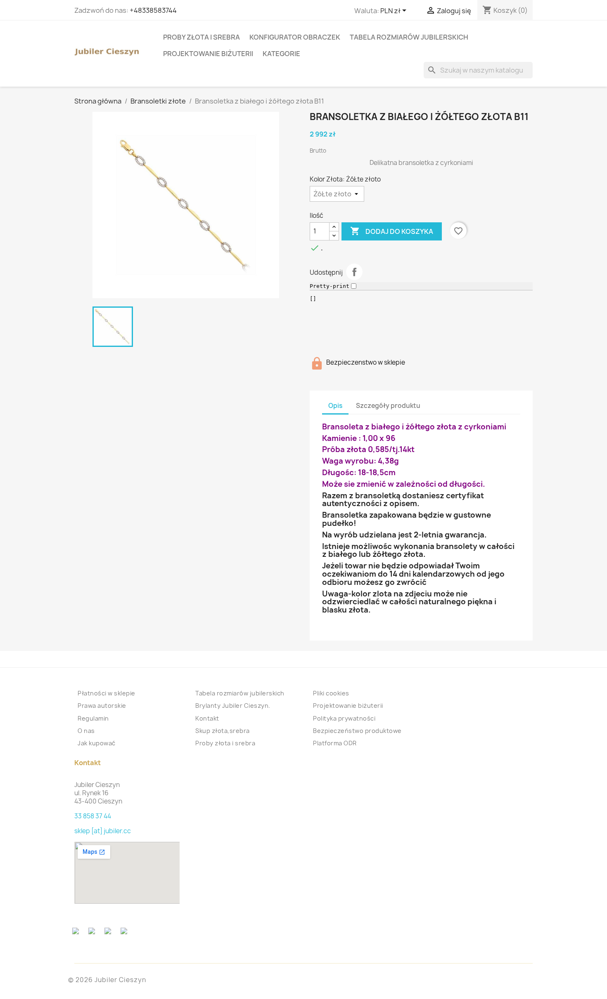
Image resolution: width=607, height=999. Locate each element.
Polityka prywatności (344, 718)
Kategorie (281, 53)
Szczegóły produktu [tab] (388, 405)
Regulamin (93, 718)
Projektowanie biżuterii (208, 53)
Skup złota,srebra (222, 731)
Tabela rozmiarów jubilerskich (409, 37)
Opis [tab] (335, 405)
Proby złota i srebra (201, 37)
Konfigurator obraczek (294, 37)
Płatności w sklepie (106, 693)
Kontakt (207, 718)
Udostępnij (354, 272)
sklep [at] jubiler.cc (102, 831)
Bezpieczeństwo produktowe (357, 731)
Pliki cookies (331, 693)
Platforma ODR (335, 743)
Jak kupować (97, 743)
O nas (86, 731)
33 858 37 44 (92, 816)
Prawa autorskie (102, 705)
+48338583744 (153, 10)
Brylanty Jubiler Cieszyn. (232, 705)
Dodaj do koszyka (391, 231)
